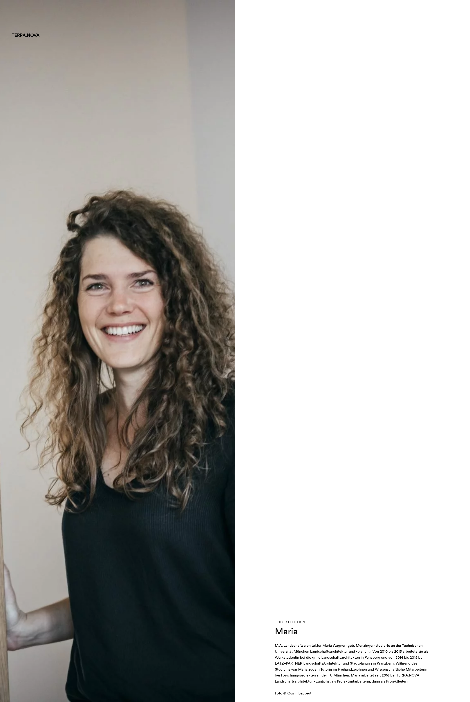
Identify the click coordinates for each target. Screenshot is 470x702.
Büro (405, 35)
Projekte (385, 35)
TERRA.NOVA (25, 35)
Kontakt (439, 35)
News (420, 35)
